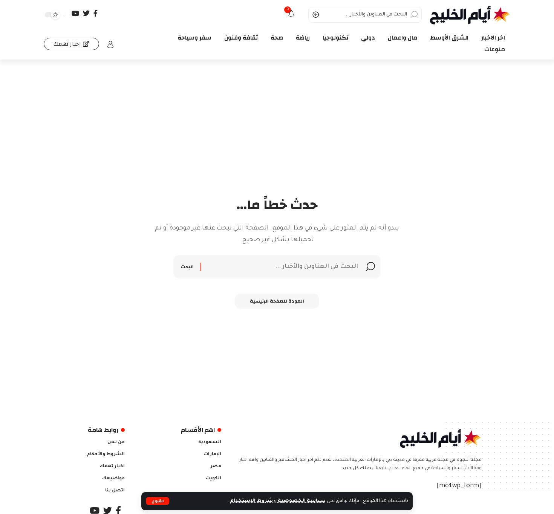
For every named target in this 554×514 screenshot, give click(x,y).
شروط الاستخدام (251, 501)
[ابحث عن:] (280, 266)
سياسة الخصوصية (301, 501)
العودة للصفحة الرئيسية (277, 301)
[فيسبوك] (95, 13)
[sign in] (110, 44)
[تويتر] (86, 13)
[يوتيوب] (75, 13)
